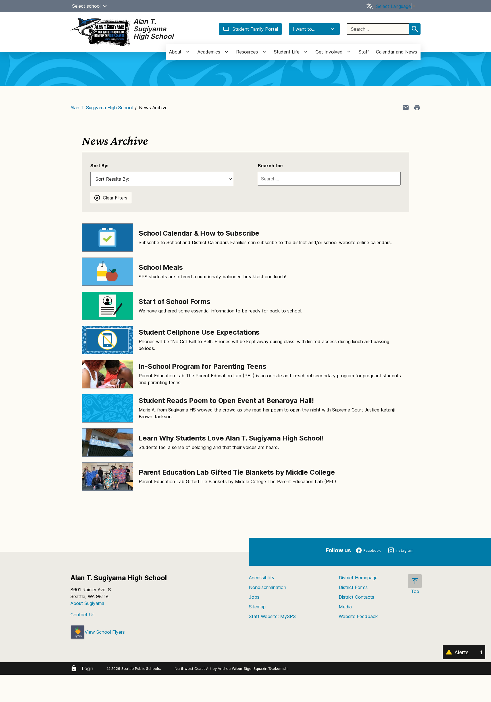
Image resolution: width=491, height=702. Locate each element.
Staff (364, 52)
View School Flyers (105, 632)
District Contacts (356, 597)
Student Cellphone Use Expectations (199, 332)
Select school (86, 6)
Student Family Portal (255, 29)
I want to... (304, 29)
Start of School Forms (175, 301)
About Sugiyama (87, 603)
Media (345, 607)
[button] (104, 6)
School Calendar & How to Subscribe (199, 233)
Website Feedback (358, 616)
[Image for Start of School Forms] (107, 306)
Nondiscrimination (267, 587)
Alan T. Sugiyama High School (101, 107)
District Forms (353, 587)
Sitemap (257, 607)
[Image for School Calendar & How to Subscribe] (107, 237)
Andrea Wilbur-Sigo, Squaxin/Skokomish (252, 668)
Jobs (254, 597)
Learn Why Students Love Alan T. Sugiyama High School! (231, 438)
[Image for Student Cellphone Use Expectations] (107, 340)
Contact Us (82, 614)
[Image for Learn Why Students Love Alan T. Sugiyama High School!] (107, 442)
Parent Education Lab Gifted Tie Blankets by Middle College (237, 472)
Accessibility (261, 577)
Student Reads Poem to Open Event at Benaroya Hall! (226, 400)
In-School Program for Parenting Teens (203, 366)
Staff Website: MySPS (272, 616)
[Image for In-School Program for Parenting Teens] (107, 374)
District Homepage (358, 577)
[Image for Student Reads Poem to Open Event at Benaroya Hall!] (107, 408)
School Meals (161, 267)
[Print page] (417, 107)
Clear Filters (115, 198)
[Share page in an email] (405, 107)
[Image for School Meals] (107, 272)
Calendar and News (396, 52)
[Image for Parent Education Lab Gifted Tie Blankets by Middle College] (107, 476)
